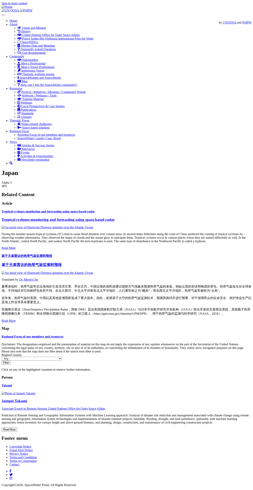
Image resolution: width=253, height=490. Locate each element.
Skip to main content (14, 3)
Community (16, 56)
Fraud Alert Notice (21, 450)
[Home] (7, 7)
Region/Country (12, 355)
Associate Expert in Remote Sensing (25, 408)
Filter (6, 362)
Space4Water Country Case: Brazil (39, 138)
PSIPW (247, 22)
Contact (14, 464)
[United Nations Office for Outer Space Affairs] (11, 10)
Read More (9, 248)
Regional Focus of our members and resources (46, 134)
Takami (7, 385)
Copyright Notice (20, 446)
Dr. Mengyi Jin (28, 279)
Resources (15, 88)
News (13, 141)
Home (13, 20)
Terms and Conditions (23, 457)
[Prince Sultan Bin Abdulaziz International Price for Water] (26, 10)
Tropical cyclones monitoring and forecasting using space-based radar (48, 211)
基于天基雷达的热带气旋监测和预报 (27, 255)
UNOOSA (230, 22)
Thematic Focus (19, 120)
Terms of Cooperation (23, 460)
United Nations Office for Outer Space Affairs (76, 408)
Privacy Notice (18, 453)
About (13, 24)
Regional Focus (19, 131)
